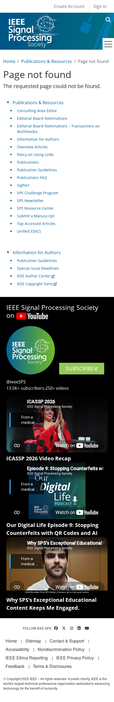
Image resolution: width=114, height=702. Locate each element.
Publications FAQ (32, 177)
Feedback (15, 666)
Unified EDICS (29, 231)
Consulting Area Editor (37, 110)
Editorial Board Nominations (42, 118)
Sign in (100, 6)
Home (9, 61)
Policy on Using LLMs (35, 154)
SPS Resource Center (35, 208)
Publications (28, 162)
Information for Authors (38, 139)
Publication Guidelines (37, 169)
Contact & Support (67, 641)
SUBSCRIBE (80, 368)
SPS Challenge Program (37, 192)
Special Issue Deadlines (38, 268)
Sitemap (33, 641)
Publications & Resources (46, 61)
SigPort (23, 185)
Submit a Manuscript (35, 215)
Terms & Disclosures (52, 666)
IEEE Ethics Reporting (27, 658)
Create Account (69, 6)
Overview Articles (32, 146)
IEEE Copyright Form (35, 283)
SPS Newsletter (30, 200)
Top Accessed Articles (36, 223)
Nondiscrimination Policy (61, 649)
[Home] (33, 19)
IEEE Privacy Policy (75, 658)
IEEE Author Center (34, 275)
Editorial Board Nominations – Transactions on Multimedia (58, 128)
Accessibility (17, 649)
